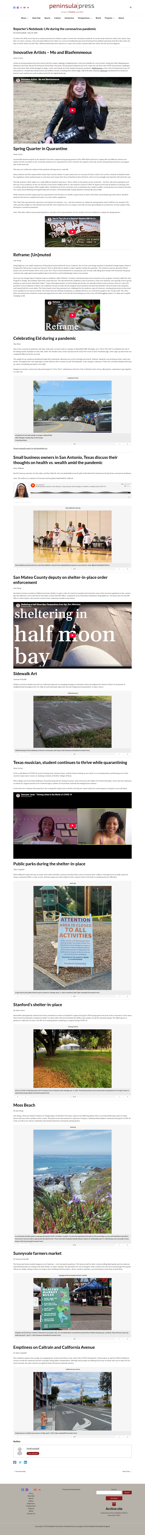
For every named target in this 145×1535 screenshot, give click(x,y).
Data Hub (31, 1496)
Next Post (127, 1471)
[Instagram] (18, 8)
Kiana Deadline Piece (26, 502)
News (31, 1493)
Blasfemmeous (97, 68)
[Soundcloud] (28, 8)
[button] (131, 7)
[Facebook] (14, 8)
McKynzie (104, 71)
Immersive (31, 1503)
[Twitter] (21, 8)
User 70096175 (16, 502)
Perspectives (31, 1506)
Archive (114, 1498)
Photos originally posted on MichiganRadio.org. (30, 448)
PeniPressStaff (33, 1448)
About (31, 1511)
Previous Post (19, 1471)
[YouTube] (24, 8)
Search (114, 1489)
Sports (31, 1498)
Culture (31, 1501)
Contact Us (31, 1514)
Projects (31, 1508)
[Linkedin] (25, 1462)
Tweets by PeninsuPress (71, 1489)
